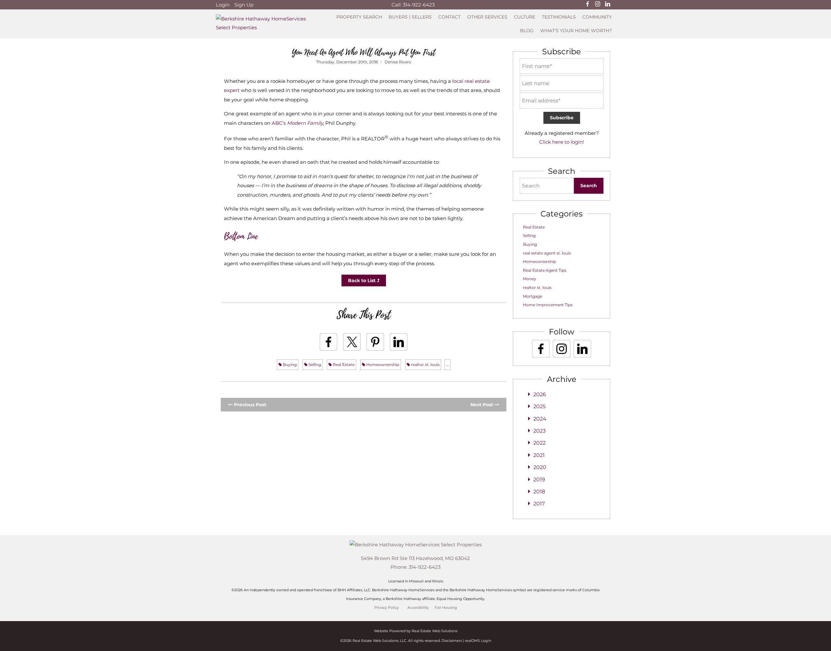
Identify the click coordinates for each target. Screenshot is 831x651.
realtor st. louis (425, 364)
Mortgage (532, 296)
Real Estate (343, 364)
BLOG (527, 30)
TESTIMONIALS (559, 17)
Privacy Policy (386, 607)
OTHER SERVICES (487, 17)
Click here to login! (561, 142)
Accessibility (418, 607)
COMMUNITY (597, 17)
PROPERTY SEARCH (359, 17)
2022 (539, 443)
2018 (539, 491)
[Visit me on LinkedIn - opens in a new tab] (607, 4)
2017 (539, 504)
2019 (539, 479)
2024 (539, 419)
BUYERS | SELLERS (410, 17)
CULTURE (524, 17)
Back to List (362, 280)
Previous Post (249, 405)
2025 (539, 406)
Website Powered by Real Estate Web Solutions (415, 631)
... (447, 364)
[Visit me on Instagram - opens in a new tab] (597, 4)
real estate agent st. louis (547, 253)
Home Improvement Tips (548, 304)
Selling (314, 364)
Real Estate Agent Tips (544, 270)
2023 (539, 431)
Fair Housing (446, 607)
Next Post (482, 405)
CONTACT (449, 17)
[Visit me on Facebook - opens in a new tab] (587, 4)
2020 (539, 467)
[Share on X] (352, 342)
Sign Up (244, 5)
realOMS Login (478, 640)
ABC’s (297, 123)
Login (222, 5)
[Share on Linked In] (398, 342)
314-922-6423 (419, 5)
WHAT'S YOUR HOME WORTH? (576, 30)
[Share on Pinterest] (375, 342)
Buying (289, 364)
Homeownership (382, 364)
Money (529, 278)
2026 (539, 394)
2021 (539, 455)
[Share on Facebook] (328, 342)
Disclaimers (451, 640)
